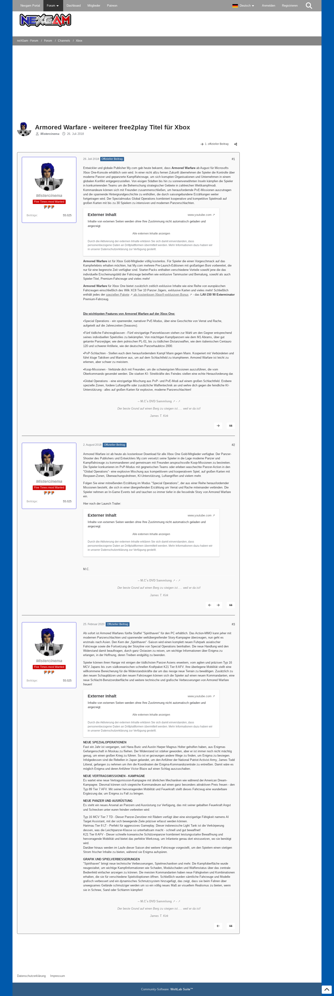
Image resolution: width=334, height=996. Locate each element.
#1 (233, 159)
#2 (233, 445)
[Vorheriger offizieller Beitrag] (210, 605)
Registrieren (290, 5)
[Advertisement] (90, 84)
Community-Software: (167, 989)
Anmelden (268, 5)
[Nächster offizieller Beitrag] (218, 426)
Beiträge (32, 215)
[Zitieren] (231, 426)
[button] (244, 5)
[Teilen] (236, 144)
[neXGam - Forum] (167, 20)
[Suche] (309, 5)
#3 (233, 624)
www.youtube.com (200, 214)
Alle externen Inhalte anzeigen (151, 233)
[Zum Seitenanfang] (327, 990)
